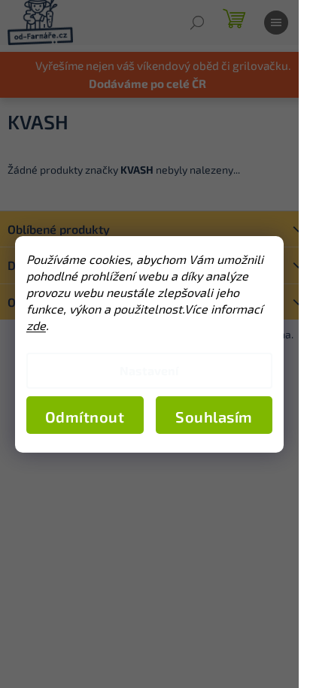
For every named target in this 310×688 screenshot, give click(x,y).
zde (36, 325)
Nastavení (149, 370)
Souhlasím (214, 417)
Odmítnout (85, 417)
